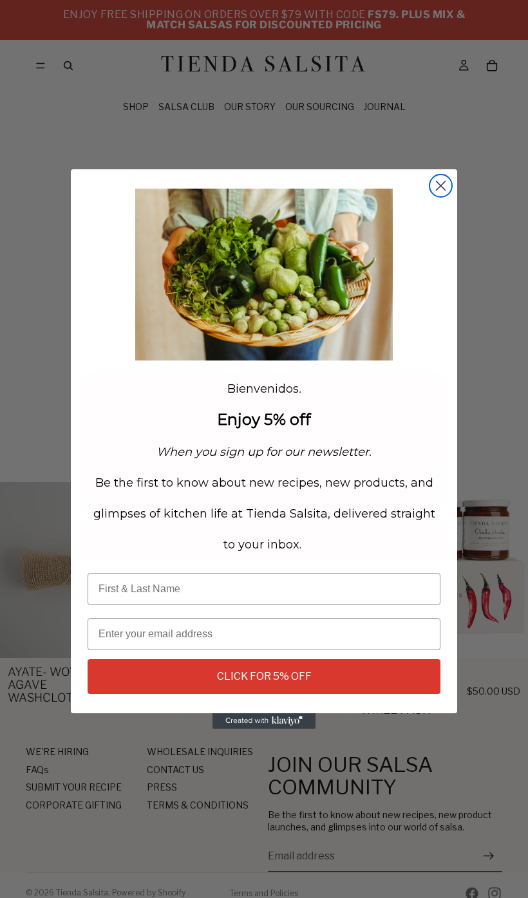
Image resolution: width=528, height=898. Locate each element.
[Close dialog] (440, 185)
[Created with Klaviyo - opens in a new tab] (264, 721)
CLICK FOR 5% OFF (264, 676)
